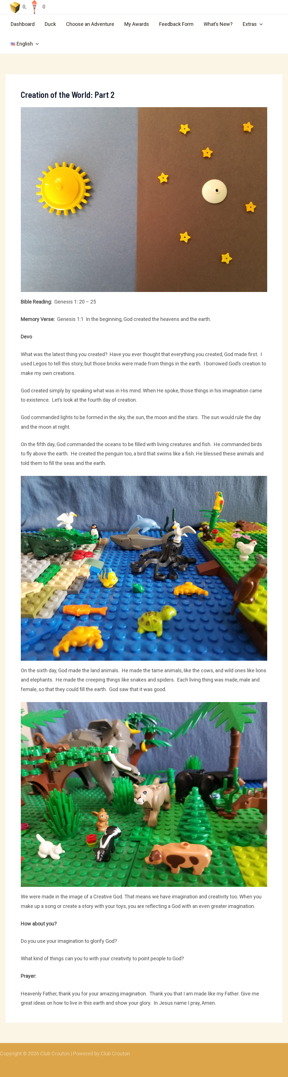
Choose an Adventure (90, 24)
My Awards (136, 24)
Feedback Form (176, 24)
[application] (260, 24)
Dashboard (23, 24)
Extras (250, 24)
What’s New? (218, 24)
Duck (50, 24)
